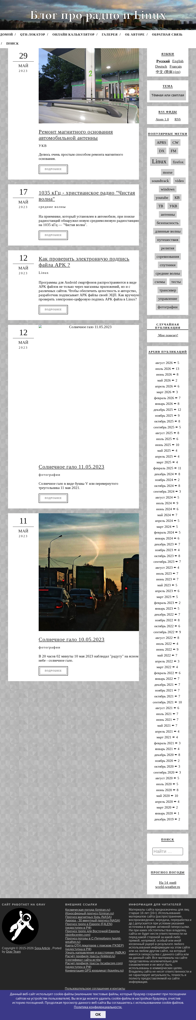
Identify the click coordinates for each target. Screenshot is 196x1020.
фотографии (49, 475)
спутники (168, 265)
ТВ (160, 206)
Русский (163, 61)
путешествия (167, 240)
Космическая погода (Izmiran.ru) (87, 909)
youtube (162, 197)
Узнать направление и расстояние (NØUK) (95, 952)
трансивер (167, 290)
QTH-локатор (32, 34)
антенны (168, 214)
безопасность (168, 223)
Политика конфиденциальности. (98, 1007)
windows (168, 189)
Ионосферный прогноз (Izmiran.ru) (89, 913)
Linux (44, 273)
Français (176, 66)
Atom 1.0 (162, 119)
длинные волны (167, 231)
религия (167, 248)
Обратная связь (167, 34)
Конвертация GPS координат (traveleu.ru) (94, 970)
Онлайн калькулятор (73, 34)
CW (175, 142)
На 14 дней (167, 883)
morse (167, 172)
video (179, 181)
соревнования (168, 256)
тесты (176, 282)
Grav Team (13, 951)
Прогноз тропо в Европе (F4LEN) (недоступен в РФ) (88, 925)
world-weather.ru (167, 887)
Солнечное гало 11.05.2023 (71, 467)
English (178, 61)
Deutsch (161, 66)
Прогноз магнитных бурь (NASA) (88, 917)
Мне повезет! (167, 335)
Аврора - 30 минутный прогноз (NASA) (92, 920)
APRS (161, 142)
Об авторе (135, 34)
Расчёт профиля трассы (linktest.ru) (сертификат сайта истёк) (90, 958)
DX (161, 151)
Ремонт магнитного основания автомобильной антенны (76, 135)
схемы (160, 282)
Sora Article (42, 948)
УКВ (43, 146)
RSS (178, 119)
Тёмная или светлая (167, 95)
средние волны (52, 207)
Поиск (12, 43)
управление (167, 298)
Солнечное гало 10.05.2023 (72, 639)
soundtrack (160, 181)
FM (173, 151)
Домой (6, 34)
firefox (178, 162)
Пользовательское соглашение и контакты (95, 988)
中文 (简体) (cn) (168, 72)
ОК (98, 1014)
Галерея (110, 34)
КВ (177, 197)
